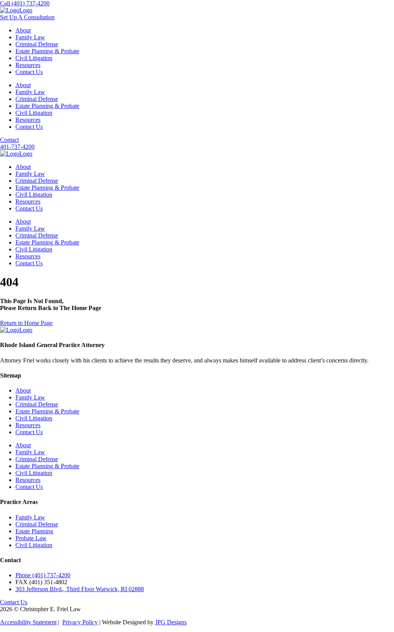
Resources (27, 65)
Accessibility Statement (28, 622)
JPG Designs (171, 622)
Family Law (30, 37)
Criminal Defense (36, 44)
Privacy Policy (80, 622)
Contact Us (29, 72)
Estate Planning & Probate (47, 51)
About (23, 30)
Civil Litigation (33, 58)
